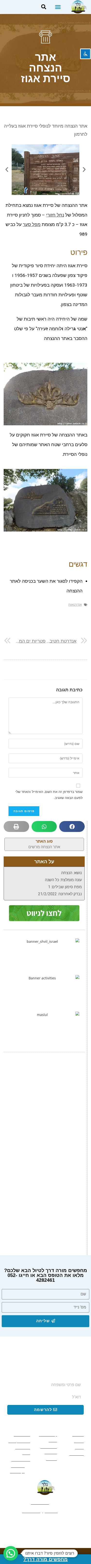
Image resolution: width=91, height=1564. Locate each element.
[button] (57, 7)
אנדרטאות (75, 604)
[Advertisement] (45, 1108)
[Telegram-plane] (29, 1524)
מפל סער (32, 224)
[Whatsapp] (45, 1524)
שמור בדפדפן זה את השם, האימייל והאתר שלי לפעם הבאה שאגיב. (49, 794)
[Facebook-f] (62, 1524)
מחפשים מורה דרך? (45, 1559)
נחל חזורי (55, 215)
